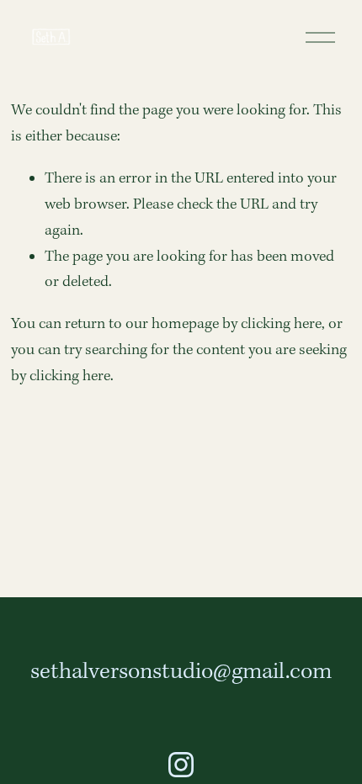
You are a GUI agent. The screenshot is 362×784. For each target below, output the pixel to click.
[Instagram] (181, 764)
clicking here (281, 324)
